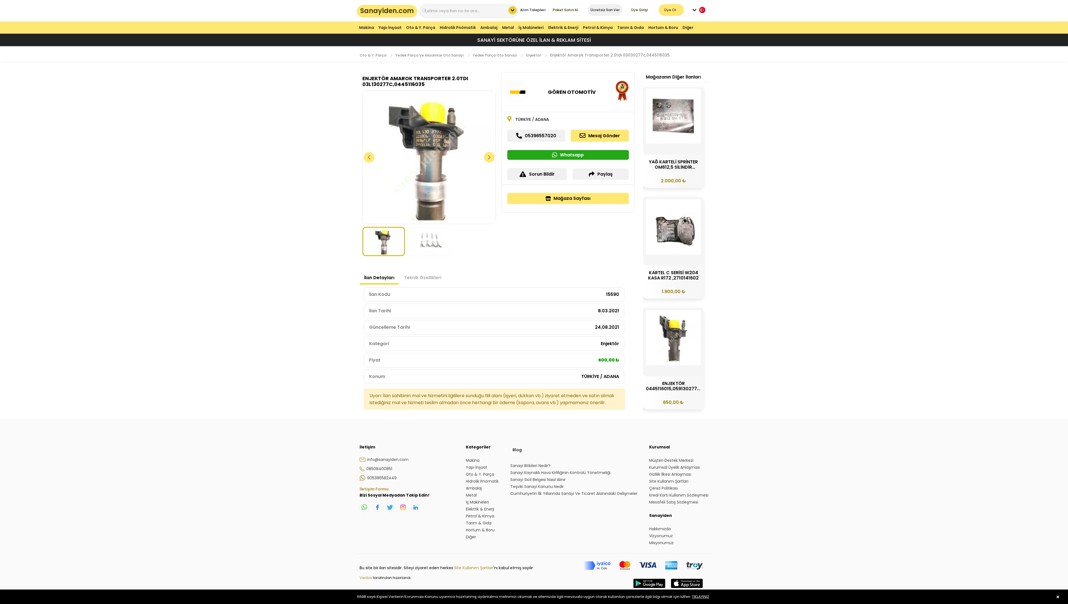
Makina (366, 27)
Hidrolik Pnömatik (458, 27)
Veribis (366, 577)
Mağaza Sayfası (571, 198)
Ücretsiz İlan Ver (605, 10)
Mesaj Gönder (604, 135)
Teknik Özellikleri (422, 277)
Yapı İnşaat (390, 27)
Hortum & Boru (663, 27)
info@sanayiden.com (388, 459)
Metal (508, 27)
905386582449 (382, 478)
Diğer (688, 27)
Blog (517, 450)
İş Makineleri (531, 27)
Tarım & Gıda (630, 27)
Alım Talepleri (532, 10)
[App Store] (687, 589)
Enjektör (533, 55)
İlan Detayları (379, 277)
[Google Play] (649, 589)
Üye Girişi (639, 10)
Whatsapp (572, 155)
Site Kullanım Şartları (473, 568)
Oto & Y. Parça (420, 27)
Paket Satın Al (565, 10)
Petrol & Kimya (598, 27)
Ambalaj (489, 27)
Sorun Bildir (542, 174)
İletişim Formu (374, 489)
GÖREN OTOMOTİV (572, 92)
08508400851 (379, 469)
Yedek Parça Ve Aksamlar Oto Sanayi (429, 55)
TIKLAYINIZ (700, 596)
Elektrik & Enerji (563, 27)
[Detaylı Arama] (512, 10)
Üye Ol (670, 10)
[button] (489, 157)
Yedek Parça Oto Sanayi (495, 55)
